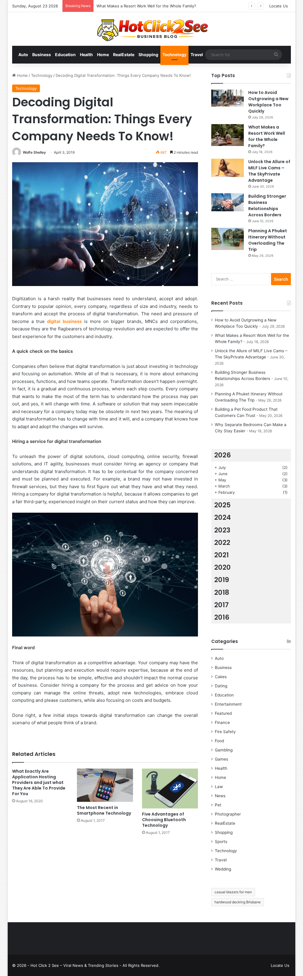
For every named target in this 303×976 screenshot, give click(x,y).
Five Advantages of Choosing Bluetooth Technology (164, 819)
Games (221, 759)
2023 (222, 530)
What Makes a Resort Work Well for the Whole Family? (266, 136)
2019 (221, 579)
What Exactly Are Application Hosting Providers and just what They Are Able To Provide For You (38, 782)
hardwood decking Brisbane (238, 902)
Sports (221, 841)
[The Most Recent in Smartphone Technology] (105, 785)
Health (86, 54)
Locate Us (278, 6)
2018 (221, 592)
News (220, 795)
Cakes (221, 676)
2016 (221, 617)
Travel (197, 54)
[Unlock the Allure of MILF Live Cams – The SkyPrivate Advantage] (227, 168)
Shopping (148, 54)
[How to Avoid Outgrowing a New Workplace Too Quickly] (227, 98)
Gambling (224, 750)
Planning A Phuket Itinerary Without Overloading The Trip (267, 240)
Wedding (223, 869)
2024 (222, 517)
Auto (23, 54)
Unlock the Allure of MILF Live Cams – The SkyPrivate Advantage (269, 171)
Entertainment (228, 704)
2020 (222, 567)
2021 (221, 555)
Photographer (228, 814)
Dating (221, 685)
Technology (174, 54)
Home (103, 54)
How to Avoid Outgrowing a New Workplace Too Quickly (268, 102)
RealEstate (123, 54)
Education (65, 54)
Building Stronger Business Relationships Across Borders (267, 205)
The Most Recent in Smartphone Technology (104, 810)
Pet (218, 805)
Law (219, 786)
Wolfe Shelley (34, 152)
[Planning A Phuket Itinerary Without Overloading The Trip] (227, 239)
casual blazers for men (233, 892)
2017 (221, 605)
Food (219, 740)
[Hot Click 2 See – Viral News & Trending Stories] (151, 29)
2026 (222, 455)
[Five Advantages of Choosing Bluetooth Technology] (170, 788)
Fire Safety (225, 731)
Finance (222, 722)
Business (41, 54)
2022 (222, 542)
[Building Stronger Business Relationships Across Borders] (227, 202)
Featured (223, 713)
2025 (222, 505)
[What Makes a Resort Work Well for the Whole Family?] (227, 135)
